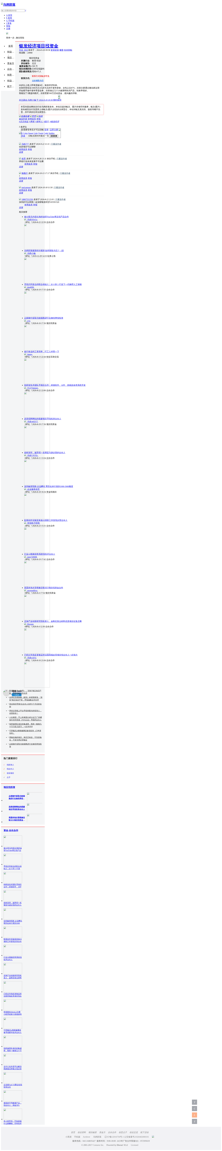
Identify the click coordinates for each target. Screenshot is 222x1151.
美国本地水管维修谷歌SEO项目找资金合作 (43, 588)
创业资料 (11, 52)
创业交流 (134, 1132)
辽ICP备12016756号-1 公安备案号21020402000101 (126, 1137)
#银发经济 (54, 121)
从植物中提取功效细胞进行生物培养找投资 (43, 318)
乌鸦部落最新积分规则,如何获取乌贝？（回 (44, 250)
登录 (46, 130)
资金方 (102, 1132)
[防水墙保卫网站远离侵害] (153, 1137)
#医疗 (46, 121)
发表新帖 (68, 50)
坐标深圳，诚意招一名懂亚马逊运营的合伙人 (44, 452)
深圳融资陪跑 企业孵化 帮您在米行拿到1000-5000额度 (48, 486)
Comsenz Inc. (98, 1145)
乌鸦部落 (97, 1137)
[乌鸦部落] (8, 4)
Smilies (51, 133)
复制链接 (55, 50)
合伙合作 (112, 1132)
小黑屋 (68, 1137)
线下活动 (144, 1132)
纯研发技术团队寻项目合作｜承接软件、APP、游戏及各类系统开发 (55, 385)
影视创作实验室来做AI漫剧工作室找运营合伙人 (45, 520)
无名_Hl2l (23, 50)
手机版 (77, 1137)
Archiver (86, 1137)
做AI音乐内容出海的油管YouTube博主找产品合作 (46, 217)
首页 (10, 46)
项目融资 (92, 1132)
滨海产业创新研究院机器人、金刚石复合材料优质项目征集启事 (53, 621)
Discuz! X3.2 (122, 1145)
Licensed (134, 1145)
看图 (61, 50)
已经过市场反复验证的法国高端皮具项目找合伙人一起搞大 (51, 655)
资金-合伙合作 (11, 830)
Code (46, 133)
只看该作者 (56, 144)
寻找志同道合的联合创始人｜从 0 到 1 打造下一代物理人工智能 (53, 284)
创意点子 (123, 1132)
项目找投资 (9, 787)
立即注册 (54, 130)
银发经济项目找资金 (38, 46)
